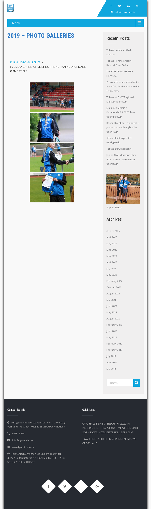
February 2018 (114, 349)
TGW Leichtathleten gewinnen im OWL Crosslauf (109, 441)
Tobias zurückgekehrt (119, 148)
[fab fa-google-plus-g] (137, 6)
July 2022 (111, 268)
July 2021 (111, 299)
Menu (16, 23)
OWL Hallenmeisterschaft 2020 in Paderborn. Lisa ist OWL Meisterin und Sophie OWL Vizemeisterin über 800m (110, 428)
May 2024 (111, 243)
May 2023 (111, 256)
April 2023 (111, 262)
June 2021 (111, 306)
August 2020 (113, 318)
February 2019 (114, 343)
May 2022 (111, 274)
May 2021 (111, 312)
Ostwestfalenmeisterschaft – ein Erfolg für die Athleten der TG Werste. (122, 86)
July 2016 (111, 368)
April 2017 (111, 362)
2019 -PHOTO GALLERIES (25, 62)
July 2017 (111, 356)
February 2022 (114, 281)
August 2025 (113, 231)
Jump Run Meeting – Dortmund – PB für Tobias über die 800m (120, 112)
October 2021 (113, 287)
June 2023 (111, 249)
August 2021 (113, 293)
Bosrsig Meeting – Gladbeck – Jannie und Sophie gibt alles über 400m (122, 127)
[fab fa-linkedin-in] (128, 6)
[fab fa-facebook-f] (111, 6)
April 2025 (111, 237)
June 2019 (111, 331)
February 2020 (114, 324)
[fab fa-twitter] (119, 6)
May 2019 (111, 337)
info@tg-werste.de (125, 12)
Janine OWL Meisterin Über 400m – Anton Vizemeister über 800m (121, 159)
